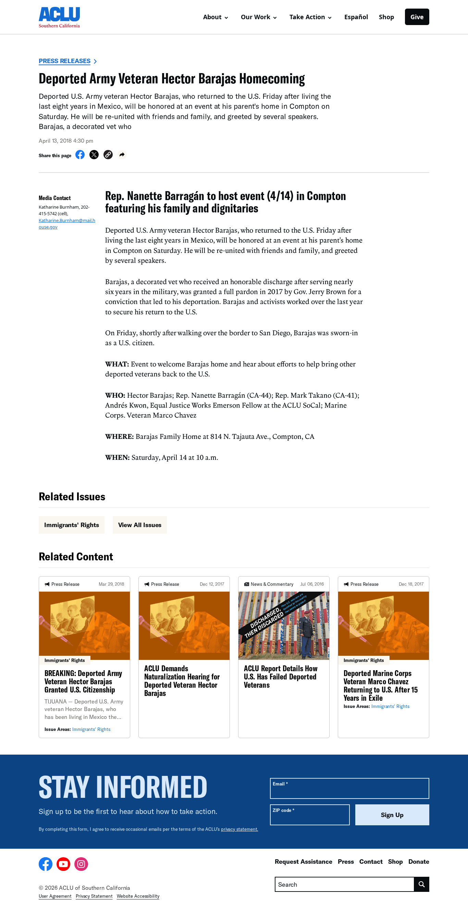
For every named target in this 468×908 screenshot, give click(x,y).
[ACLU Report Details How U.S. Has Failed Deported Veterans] (283, 657)
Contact (371, 861)
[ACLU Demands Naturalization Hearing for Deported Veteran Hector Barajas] (184, 657)
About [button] (212, 17)
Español (356, 17)
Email (280, 784)
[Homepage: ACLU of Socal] (63, 17)
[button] (108, 155)
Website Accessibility (138, 896)
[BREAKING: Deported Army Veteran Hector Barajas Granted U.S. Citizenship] (84, 657)
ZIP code (283, 810)
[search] (422, 884)
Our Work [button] (255, 17)
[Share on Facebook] (80, 157)
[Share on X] (94, 157)
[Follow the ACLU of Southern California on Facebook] (45, 865)
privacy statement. (239, 829)
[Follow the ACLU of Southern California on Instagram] (81, 865)
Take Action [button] (307, 17)
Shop (386, 17)
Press (346, 861)
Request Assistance (303, 861)
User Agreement (55, 896)
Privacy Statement (94, 896)
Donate (418, 861)
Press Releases (64, 61)
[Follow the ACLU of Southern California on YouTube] (63, 865)
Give (417, 17)
